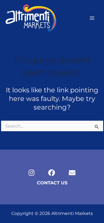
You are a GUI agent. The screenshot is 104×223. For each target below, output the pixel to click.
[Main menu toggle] (92, 18)
